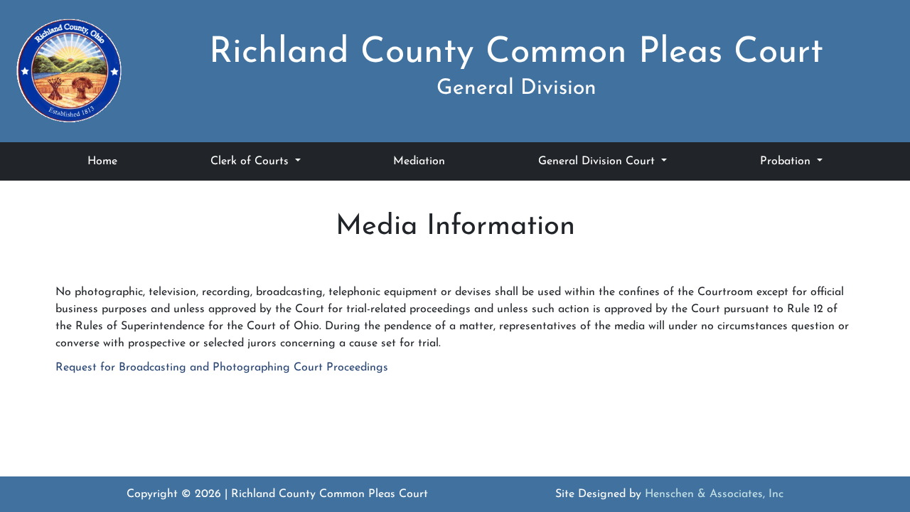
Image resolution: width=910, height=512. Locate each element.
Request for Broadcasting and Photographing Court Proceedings (221, 367)
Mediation (419, 161)
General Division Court (598, 161)
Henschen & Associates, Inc (714, 494)
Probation (787, 161)
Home (102, 161)
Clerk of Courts (251, 161)
